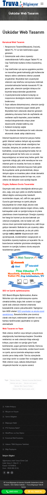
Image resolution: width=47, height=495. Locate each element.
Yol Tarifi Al (36, 492)
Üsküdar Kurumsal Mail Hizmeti (31, 380)
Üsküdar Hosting (15, 380)
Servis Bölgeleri (11, 417)
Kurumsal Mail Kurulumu (14, 438)
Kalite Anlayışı (10, 407)
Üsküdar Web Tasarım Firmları (23, 386)
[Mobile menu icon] (41, 3)
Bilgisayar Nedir (11, 423)
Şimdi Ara (13, 492)
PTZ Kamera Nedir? (12, 428)
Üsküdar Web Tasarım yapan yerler (23, 389)
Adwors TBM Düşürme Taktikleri (17, 444)
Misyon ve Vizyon (11, 412)
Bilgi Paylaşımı (10, 449)
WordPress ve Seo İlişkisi (14, 433)
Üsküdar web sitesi (16, 383)
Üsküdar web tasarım (30, 383)
